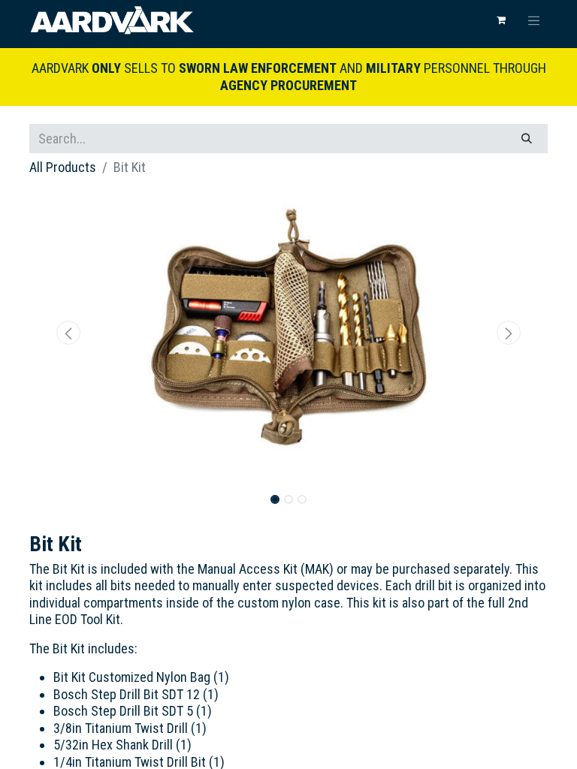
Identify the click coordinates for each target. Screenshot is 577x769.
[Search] (527, 138)
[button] (68, 333)
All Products (62, 167)
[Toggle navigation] (534, 20)
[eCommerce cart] (501, 20)
